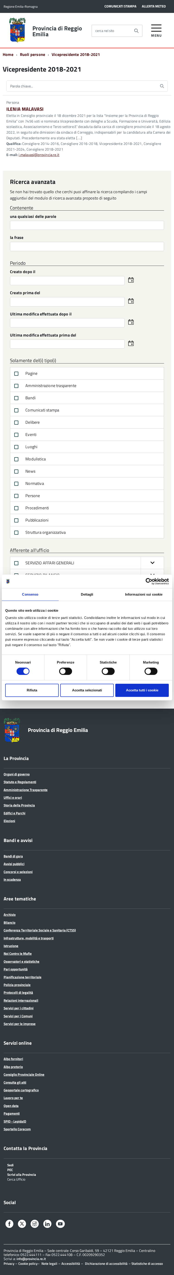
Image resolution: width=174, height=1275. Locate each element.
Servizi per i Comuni (18, 1016)
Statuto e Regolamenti (20, 781)
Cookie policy (27, 1263)
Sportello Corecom (17, 1129)
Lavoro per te (13, 1097)
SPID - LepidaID (15, 1121)
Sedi (10, 1164)
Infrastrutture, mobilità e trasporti (29, 938)
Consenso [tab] (30, 594)
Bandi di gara (13, 856)
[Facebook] (9, 1224)
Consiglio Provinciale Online (24, 1074)
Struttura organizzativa (45, 532)
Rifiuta (32, 690)
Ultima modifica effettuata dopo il (41, 314)
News (29, 471)
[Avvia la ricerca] (136, 30)
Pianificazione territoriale (22, 977)
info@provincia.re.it (31, 1259)
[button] (152, 563)
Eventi (30, 434)
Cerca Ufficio (16, 1179)
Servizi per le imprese (20, 1023)
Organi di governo (17, 774)
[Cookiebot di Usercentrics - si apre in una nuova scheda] (149, 581)
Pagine (30, 373)
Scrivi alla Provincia (21, 1174)
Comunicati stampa (41, 410)
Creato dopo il (23, 272)
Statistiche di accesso (147, 1263)
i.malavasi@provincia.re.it (39, 154)
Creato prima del (25, 293)
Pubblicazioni (36, 520)
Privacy (9, 1263)
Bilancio (9, 922)
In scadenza (12, 879)
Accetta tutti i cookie (142, 690)
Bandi (30, 398)
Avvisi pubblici (14, 863)
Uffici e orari (13, 797)
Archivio (10, 914)
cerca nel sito (104, 31)
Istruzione (11, 945)
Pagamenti (12, 1113)
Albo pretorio (13, 1066)
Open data (11, 1105)
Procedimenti (36, 508)
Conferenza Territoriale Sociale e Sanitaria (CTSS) (40, 930)
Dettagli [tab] (87, 594)
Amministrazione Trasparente (26, 789)
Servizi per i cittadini (19, 1008)
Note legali (49, 1263)
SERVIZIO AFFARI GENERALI (49, 563)
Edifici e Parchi (14, 813)
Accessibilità (70, 1263)
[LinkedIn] (47, 1224)
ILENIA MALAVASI (25, 109)
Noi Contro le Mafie (18, 953)
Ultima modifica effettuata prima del (43, 335)
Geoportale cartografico (21, 1090)
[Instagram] (35, 1224)
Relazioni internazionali (21, 1000)
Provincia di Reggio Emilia (57, 31)
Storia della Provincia (19, 805)
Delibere (32, 422)
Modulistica (35, 459)
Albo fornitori (13, 1058)
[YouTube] (60, 1224)
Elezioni (9, 820)
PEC (10, 1169)
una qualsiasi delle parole (33, 216)
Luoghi (30, 447)
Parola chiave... (21, 86)
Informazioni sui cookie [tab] (143, 594)
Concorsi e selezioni (18, 871)
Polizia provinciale (17, 984)
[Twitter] (22, 1224)
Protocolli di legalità (18, 992)
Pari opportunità (16, 969)
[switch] (65, 671)
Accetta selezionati (87, 690)
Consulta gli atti (15, 1082)
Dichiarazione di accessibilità (106, 1263)
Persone (32, 496)
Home (8, 54)
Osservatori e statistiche (21, 961)
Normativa (34, 483)
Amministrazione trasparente (50, 385)
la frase (16, 238)
